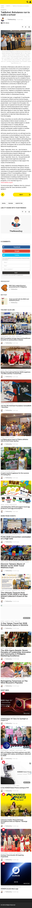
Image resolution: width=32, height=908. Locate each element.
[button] (28, 1)
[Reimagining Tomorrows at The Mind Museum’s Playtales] (16, 669)
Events (3, 10)
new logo (18, 886)
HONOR (13, 716)
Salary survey (19, 750)
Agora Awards (8, 648)
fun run (10, 203)
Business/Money (5, 336)
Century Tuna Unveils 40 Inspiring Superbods (12, 855)
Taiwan (6, 561)
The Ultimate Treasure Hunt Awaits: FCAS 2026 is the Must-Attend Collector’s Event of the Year (14, 595)
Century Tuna (12, 853)
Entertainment (4, 853)
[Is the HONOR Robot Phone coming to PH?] (16, 773)
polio (13, 370)
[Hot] (3, 545)
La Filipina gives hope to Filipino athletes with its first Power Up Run (14, 440)
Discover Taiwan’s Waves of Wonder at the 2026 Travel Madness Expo (13, 566)
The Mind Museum (20, 678)
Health (2, 471)
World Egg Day (13, 504)
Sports (2, 403)
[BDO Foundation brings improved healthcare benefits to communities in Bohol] (16, 323)
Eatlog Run (7, 471)
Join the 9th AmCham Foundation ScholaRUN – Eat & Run (16, 406)
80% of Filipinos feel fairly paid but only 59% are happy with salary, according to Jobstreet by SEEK (16, 754)
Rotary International (21, 370)
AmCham (7, 403)
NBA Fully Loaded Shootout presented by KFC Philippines (18, 286)
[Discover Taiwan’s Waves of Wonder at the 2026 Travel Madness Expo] (16, 552)
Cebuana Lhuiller (13, 817)
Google (17, 251)
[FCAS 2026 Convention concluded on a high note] (16, 525)
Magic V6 (18, 716)
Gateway (23, 590)
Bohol (4, 203)
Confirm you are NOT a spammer (13, 275)
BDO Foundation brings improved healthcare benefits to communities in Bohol (16, 339)
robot (17, 785)
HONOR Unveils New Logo (9, 889)
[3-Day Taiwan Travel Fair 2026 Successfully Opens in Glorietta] (16, 612)
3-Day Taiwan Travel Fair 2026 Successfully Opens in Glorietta (14, 624)
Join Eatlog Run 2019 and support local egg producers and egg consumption (15, 507)
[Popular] (3, 829)
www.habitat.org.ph (7, 182)
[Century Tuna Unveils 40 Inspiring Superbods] (16, 840)
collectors (8, 534)
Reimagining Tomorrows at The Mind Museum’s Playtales (14, 682)
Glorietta (7, 621)
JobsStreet (12, 750)
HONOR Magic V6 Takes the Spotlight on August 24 (14, 719)
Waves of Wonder (24, 561)
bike (6, 370)
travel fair (17, 621)
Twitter (17, 255)
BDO (10, 336)
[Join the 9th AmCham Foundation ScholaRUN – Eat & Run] (16, 391)
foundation (18, 336)
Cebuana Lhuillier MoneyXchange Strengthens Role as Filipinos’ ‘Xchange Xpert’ (14, 821)
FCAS (19, 534)
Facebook (17, 247)
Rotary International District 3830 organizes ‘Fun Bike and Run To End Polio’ (15, 372)
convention (14, 534)
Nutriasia (7, 678)
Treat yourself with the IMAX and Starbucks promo (19, 299)
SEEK (25, 750)
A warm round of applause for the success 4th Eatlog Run (15, 473)
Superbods (19, 853)
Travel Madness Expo (14, 561)
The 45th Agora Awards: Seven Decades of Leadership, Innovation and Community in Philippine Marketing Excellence (16, 653)
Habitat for (19, 203)
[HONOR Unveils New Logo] (16, 874)
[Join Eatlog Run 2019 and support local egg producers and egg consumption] (16, 492)
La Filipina (11, 437)
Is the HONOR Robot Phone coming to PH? (15, 787)
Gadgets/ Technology (6, 716)
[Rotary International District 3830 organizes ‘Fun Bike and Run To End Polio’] (16, 357)
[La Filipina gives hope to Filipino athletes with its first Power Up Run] (16, 424)
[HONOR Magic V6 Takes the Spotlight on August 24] (16, 704)
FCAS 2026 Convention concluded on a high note (16, 538)
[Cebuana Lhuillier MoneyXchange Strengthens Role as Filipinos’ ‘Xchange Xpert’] (16, 805)
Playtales (12, 678)
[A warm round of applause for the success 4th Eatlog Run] (16, 458)
